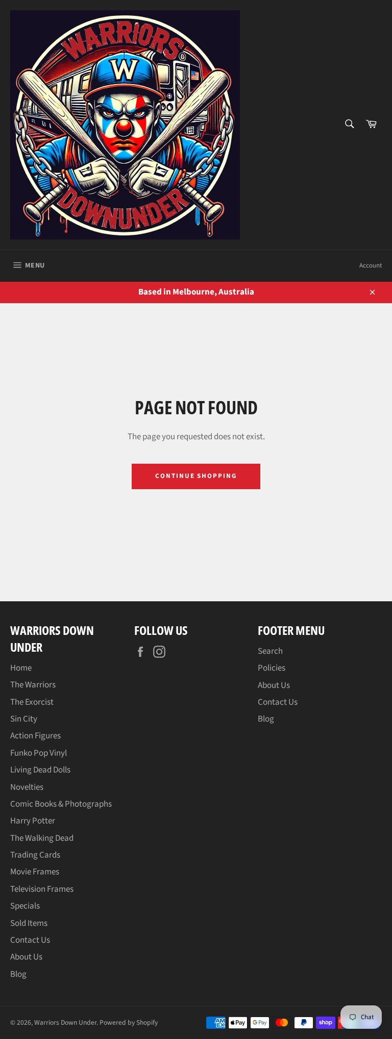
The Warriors (33, 685)
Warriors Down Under (65, 1022)
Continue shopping (196, 476)
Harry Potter (32, 821)
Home (21, 668)
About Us (26, 957)
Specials (25, 906)
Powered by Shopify (129, 1022)
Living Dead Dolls (40, 770)
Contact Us (30, 940)
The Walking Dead (42, 838)
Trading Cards (35, 855)
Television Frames (42, 889)
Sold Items (28, 923)
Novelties (26, 787)
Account (370, 265)
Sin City (23, 719)
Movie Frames (34, 872)
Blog (18, 974)
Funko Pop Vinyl (38, 753)
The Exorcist (32, 702)
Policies (271, 668)
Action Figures (35, 736)
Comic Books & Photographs (61, 804)
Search (270, 651)
